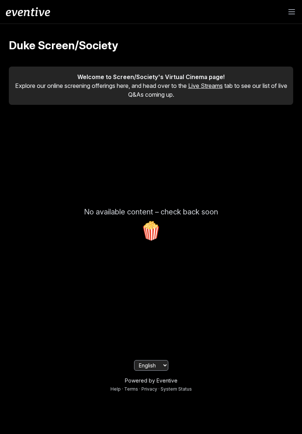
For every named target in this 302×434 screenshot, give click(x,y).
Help (115, 389)
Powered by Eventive (151, 380)
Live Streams (205, 85)
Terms (131, 389)
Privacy (149, 389)
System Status (176, 389)
